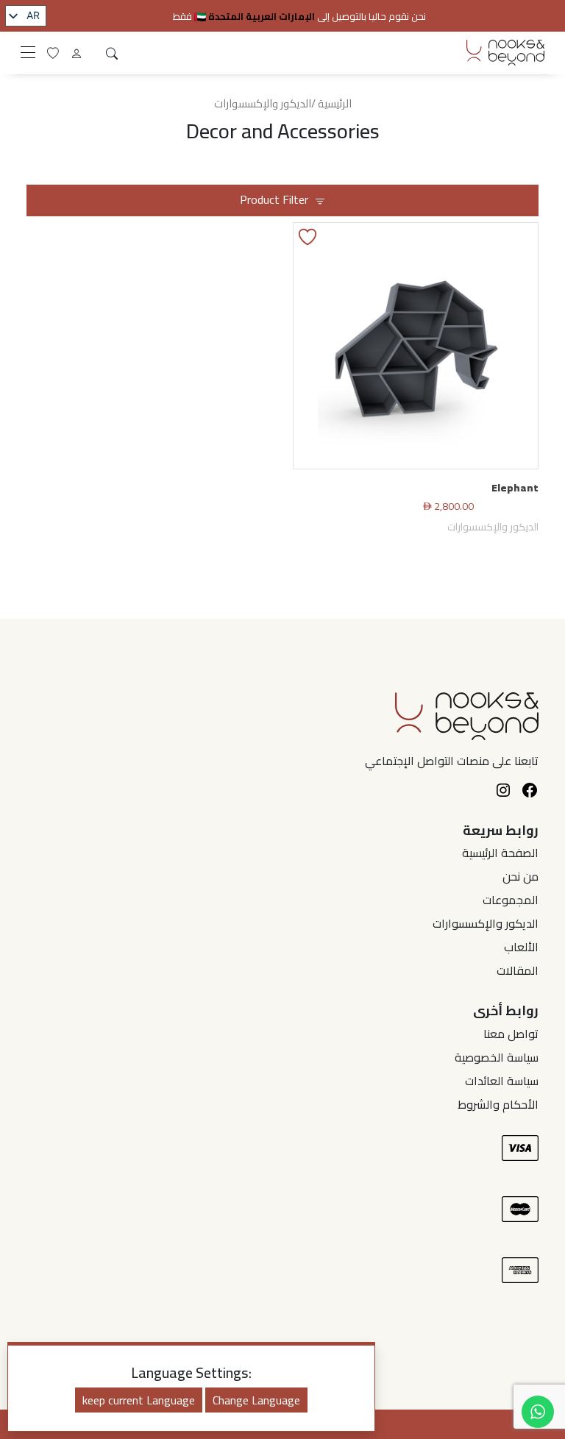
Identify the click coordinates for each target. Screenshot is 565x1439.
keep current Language (138, 1400)
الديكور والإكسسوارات (493, 526)
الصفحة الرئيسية (500, 852)
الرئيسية (335, 103)
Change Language (256, 1400)
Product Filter (274, 199)
